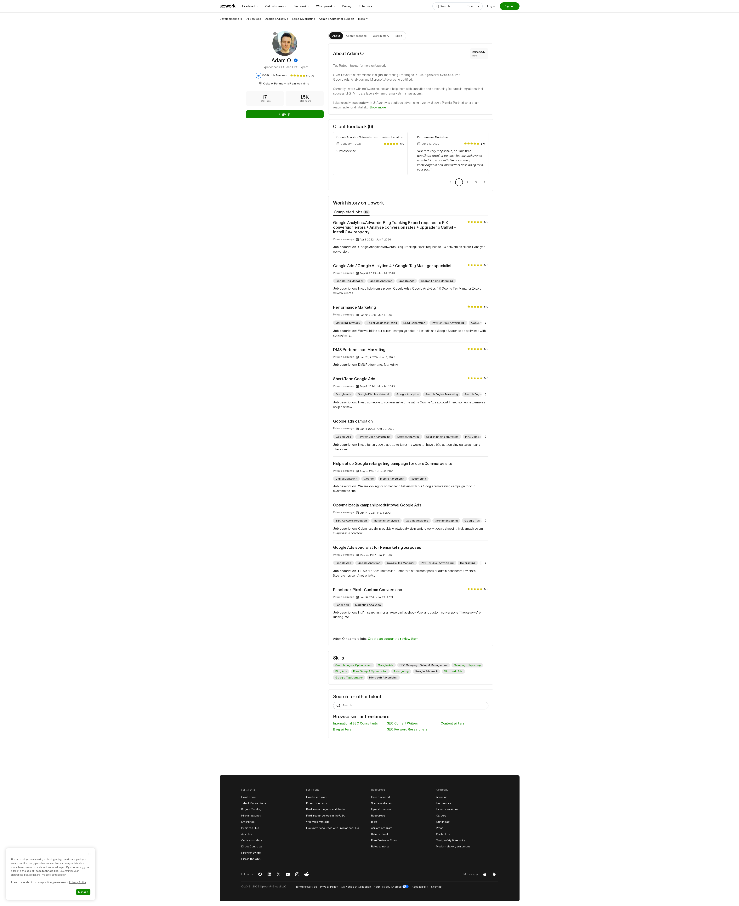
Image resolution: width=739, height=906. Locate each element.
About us (441, 797)
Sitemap (436, 886)
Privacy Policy (329, 886)
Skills (398, 35)
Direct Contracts (252, 846)
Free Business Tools (384, 840)
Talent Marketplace (253, 803)
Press (439, 827)
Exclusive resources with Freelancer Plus (332, 827)
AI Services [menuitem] (254, 18)
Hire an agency (251, 815)
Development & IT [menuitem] (231, 18)
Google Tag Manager (349, 677)
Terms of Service (306, 886)
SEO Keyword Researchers (407, 729)
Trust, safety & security (450, 840)
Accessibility (420, 886)
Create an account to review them (393, 639)
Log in (491, 6)
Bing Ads (341, 671)
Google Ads (386, 665)
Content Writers (452, 723)
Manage (83, 892)
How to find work (316, 797)
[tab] (351, 212)
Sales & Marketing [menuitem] (303, 18)
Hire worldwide (251, 852)
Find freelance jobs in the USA (325, 815)
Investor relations (447, 809)
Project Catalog (251, 809)
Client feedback (356, 35)
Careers (441, 815)
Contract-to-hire (251, 840)
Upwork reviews (381, 809)
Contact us (443, 834)
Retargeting (401, 671)
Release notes (380, 846)
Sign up (509, 6)
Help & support (380, 797)
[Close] (89, 854)
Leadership (443, 803)
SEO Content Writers (402, 723)
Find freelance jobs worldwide (325, 809)
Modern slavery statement (453, 846)
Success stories (381, 803)
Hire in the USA (251, 858)
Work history (381, 35)
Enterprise (248, 821)
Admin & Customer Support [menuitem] (336, 18)
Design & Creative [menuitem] (276, 18)
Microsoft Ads (453, 671)
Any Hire (246, 834)
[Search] (437, 6)
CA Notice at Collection (356, 886)
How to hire (248, 797)
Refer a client (379, 834)
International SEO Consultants (355, 723)
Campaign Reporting (467, 665)
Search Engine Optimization (353, 665)
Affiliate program (381, 827)
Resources (378, 815)
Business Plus (250, 827)
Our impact (443, 821)
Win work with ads (317, 821)
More (361, 18)
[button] (295, 60)
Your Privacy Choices (391, 886)
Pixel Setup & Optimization (370, 671)
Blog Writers (342, 729)
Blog (374, 821)
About (336, 35)
